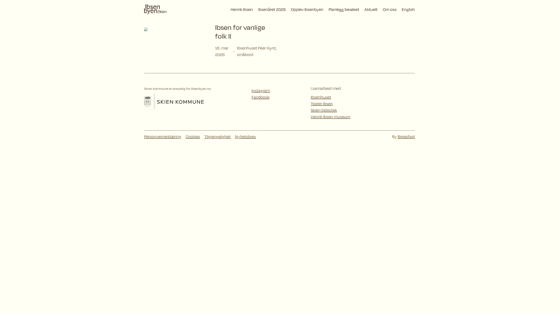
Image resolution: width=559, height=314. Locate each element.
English (408, 9)
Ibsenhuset (321, 97)
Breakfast (406, 136)
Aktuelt (371, 9)
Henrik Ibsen (242, 9)
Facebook (260, 97)
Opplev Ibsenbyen (307, 9)
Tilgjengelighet (217, 136)
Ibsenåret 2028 (272, 9)
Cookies (193, 136)
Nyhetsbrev (245, 136)
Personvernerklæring (162, 136)
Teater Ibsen (322, 103)
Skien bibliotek (324, 110)
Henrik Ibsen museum (330, 116)
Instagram (261, 90)
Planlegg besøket (344, 9)
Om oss (390, 9)
